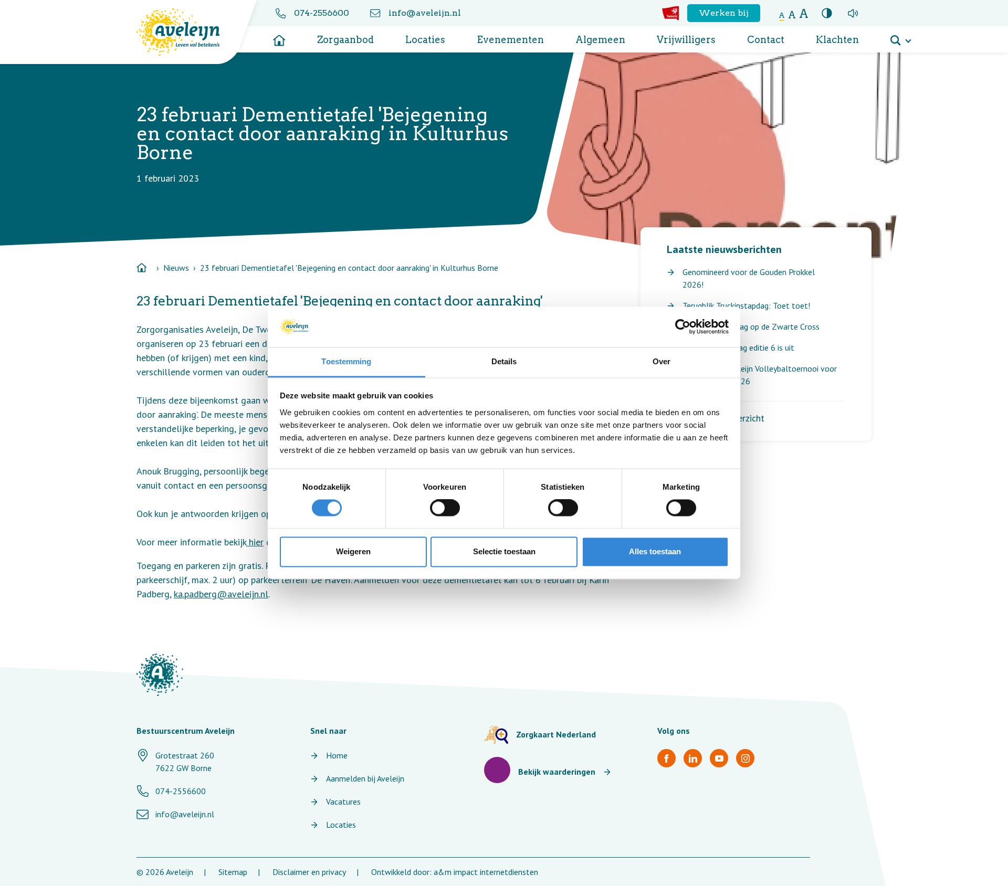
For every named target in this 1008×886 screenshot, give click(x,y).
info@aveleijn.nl (424, 13)
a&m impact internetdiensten (486, 872)
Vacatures (343, 801)
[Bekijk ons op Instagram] (745, 758)
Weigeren (353, 551)
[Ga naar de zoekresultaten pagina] (900, 36)
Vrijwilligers (686, 39)
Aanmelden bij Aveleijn (365, 778)
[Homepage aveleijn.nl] (159, 674)
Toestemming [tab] (346, 361)
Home (337, 755)
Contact (765, 39)
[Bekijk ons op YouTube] (719, 758)
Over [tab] (661, 361)
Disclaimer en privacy (309, 872)
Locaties (425, 39)
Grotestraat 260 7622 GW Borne (184, 761)
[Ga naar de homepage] (279, 36)
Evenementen (510, 39)
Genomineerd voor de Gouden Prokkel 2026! (748, 278)
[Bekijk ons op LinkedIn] (693, 758)
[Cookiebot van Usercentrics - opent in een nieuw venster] (683, 327)
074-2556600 (321, 13)
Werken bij (724, 13)
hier (255, 542)
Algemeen (600, 39)
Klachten (837, 39)
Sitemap (232, 872)
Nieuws (176, 267)
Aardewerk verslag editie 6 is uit (738, 347)
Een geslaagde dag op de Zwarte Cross (751, 326)
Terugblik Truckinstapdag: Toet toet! (746, 305)
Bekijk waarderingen (556, 771)
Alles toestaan (655, 551)
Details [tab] (504, 361)
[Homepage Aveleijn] (186, 32)
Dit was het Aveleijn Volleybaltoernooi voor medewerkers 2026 (759, 374)
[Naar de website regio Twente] (670, 13)
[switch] (445, 508)
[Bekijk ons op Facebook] (666, 758)
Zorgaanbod (345, 39)
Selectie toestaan (504, 551)
